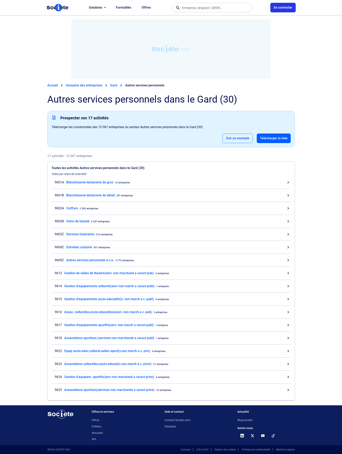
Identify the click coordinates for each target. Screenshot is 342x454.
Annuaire (97, 432)
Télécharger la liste (273, 138)
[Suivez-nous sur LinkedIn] (242, 435)
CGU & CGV (202, 449)
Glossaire (170, 426)
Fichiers (96, 426)
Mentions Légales (285, 449)
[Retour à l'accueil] (60, 414)
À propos (186, 449)
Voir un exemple (237, 138)
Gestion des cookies (225, 449)
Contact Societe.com (177, 420)
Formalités (123, 7)
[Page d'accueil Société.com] (57, 8)
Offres (146, 7)
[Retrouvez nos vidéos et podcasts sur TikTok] (273, 435)
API (94, 439)
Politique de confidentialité (256, 449)
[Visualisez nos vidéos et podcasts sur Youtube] (263, 435)
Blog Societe (245, 420)
